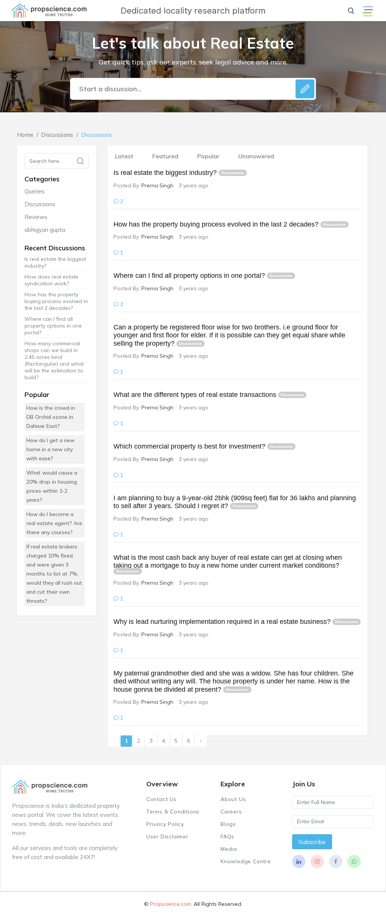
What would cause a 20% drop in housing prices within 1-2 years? (51, 486)
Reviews (36, 217)
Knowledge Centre (246, 861)
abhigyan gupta (45, 229)
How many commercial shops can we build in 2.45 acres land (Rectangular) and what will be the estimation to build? (54, 360)
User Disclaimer (167, 836)
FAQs (227, 836)
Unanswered (256, 156)
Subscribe (312, 842)
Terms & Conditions (172, 811)
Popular (208, 156)
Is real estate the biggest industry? (55, 262)
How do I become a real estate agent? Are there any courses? (54, 523)
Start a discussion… (110, 88)
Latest (124, 156)
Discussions (57, 134)
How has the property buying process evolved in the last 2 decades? (56, 301)
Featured (165, 156)
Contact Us (161, 799)
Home (25, 134)
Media (229, 849)
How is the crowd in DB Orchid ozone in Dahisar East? (50, 416)
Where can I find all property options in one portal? (53, 326)
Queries (34, 191)
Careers (231, 811)
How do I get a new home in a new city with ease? (50, 449)
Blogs (228, 824)
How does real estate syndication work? (51, 280)
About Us (233, 799)
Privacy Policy (165, 824)
